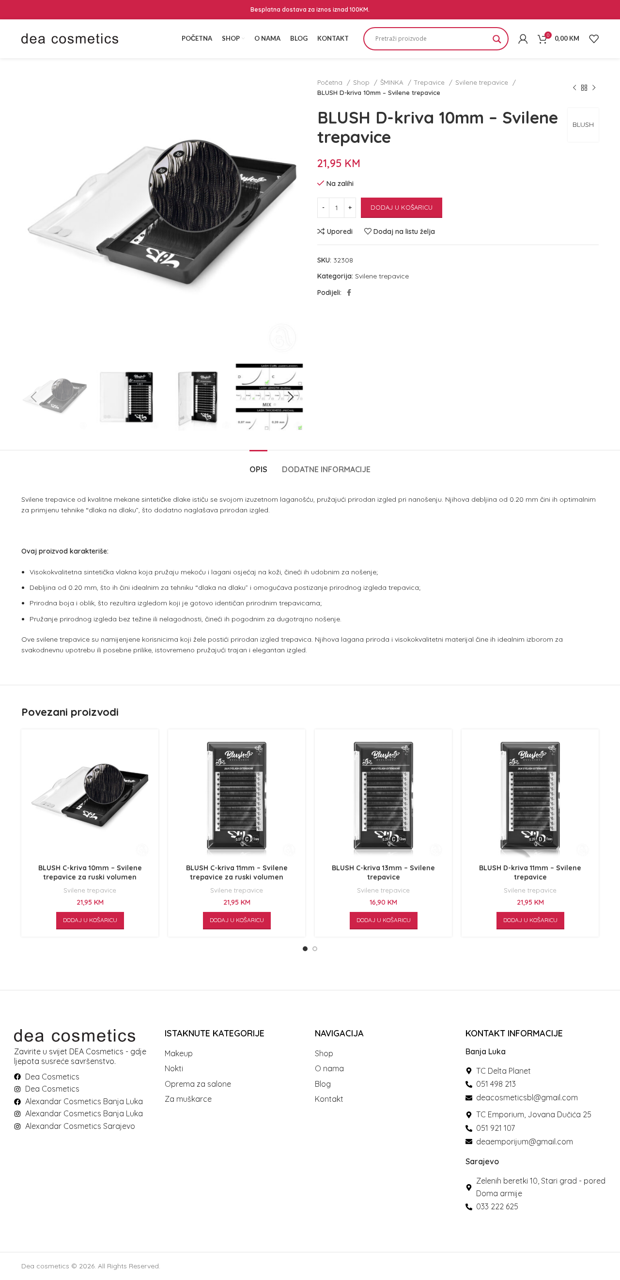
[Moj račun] (523, 38)
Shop (362, 82)
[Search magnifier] (497, 42)
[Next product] (594, 88)
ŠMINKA (392, 82)
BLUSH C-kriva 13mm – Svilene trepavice (383, 873)
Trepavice (430, 82)
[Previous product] (574, 88)
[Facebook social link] (349, 292)
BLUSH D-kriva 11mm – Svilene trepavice (530, 873)
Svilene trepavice (482, 82)
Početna (330, 82)
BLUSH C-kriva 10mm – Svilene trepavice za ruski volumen (90, 873)
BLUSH (583, 124)
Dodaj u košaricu (402, 207)
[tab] (258, 464)
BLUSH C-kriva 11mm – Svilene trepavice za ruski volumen (237, 873)
